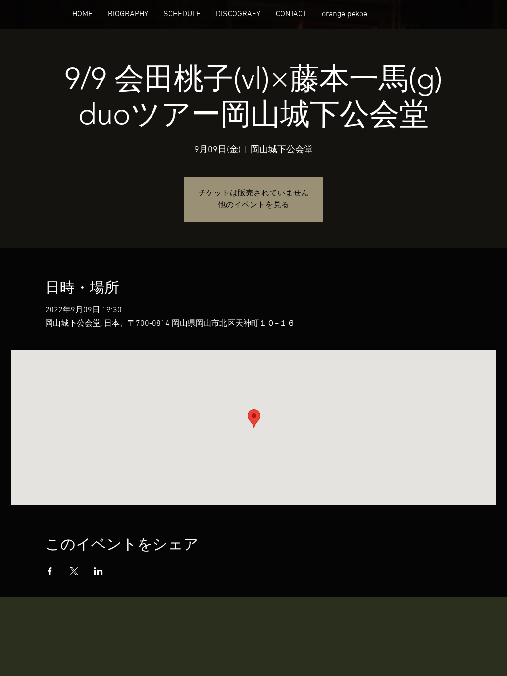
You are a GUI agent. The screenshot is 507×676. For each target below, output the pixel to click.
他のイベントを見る (253, 205)
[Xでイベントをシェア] (74, 571)
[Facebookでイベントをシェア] (49, 571)
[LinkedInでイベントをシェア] (98, 571)
